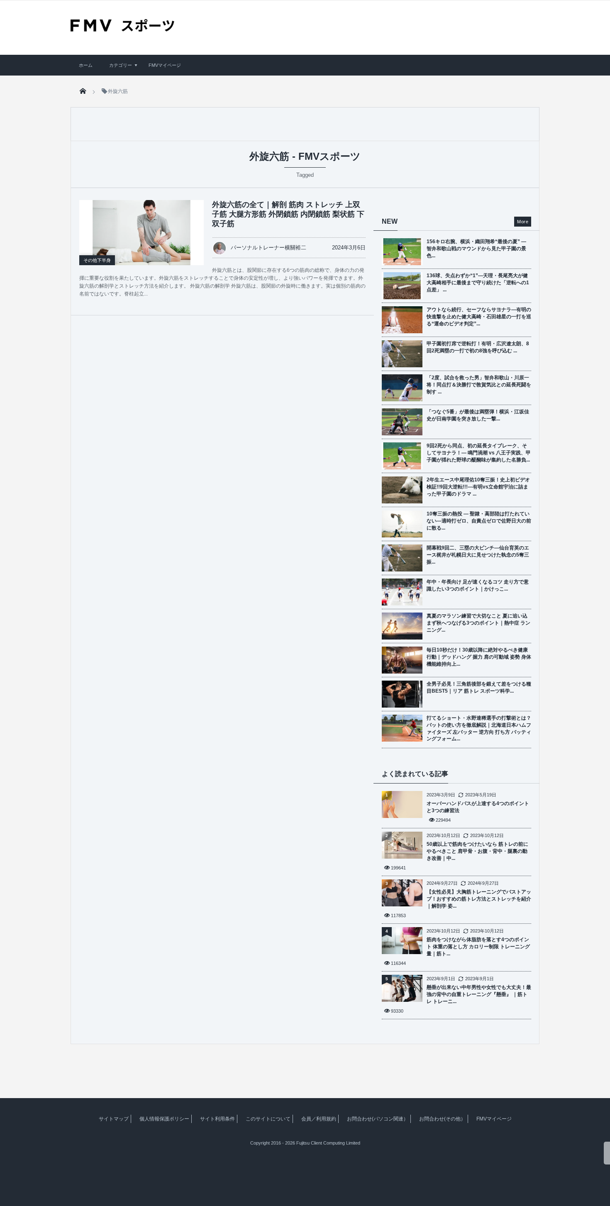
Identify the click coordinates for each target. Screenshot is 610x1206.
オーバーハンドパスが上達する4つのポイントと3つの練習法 (478, 807)
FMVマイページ (165, 65)
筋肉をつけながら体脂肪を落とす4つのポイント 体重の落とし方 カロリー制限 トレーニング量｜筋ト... (478, 947)
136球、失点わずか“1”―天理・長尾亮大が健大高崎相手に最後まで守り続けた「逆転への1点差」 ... (478, 283)
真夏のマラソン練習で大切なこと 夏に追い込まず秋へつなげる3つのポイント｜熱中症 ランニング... (478, 623)
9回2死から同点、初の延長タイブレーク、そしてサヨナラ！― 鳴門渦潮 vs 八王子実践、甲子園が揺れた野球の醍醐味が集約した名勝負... (479, 453)
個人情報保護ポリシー (164, 1119)
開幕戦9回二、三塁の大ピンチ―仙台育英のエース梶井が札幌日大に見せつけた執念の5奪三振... (478, 555)
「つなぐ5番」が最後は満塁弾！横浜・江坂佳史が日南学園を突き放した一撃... (478, 415)
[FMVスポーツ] (122, 28)
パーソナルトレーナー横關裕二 (268, 247)
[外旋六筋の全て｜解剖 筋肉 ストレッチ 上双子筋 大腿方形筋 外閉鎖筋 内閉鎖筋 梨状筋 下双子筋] (141, 232)
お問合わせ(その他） (442, 1119)
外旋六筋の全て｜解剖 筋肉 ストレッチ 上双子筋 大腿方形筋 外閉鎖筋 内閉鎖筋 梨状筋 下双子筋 (288, 214)
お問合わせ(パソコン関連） (377, 1119)
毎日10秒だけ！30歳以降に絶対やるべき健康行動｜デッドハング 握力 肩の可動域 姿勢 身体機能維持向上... (479, 657)
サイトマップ (114, 1119)
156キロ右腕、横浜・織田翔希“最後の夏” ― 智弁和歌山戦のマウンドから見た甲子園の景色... (476, 249)
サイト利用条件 (217, 1119)
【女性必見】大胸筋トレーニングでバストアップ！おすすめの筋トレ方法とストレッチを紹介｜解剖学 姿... (479, 899)
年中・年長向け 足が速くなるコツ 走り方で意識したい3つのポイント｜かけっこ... (478, 585)
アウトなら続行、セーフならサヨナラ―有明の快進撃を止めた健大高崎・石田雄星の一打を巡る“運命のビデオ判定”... (479, 317)
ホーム (86, 65)
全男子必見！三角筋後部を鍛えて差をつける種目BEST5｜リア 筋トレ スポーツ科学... (479, 687)
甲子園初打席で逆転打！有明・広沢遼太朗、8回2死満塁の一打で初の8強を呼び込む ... (478, 347)
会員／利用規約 (318, 1119)
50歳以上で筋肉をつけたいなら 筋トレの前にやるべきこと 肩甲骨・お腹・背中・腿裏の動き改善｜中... (477, 851)
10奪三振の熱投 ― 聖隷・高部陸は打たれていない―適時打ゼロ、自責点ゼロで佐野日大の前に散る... (479, 521)
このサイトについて (268, 1119)
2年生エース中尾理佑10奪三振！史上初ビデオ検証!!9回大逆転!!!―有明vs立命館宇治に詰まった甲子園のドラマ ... (478, 487)
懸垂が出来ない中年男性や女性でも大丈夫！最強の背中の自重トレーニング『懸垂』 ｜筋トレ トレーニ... (479, 994)
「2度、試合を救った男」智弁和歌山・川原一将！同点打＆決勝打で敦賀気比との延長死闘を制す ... (479, 385)
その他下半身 (97, 260)
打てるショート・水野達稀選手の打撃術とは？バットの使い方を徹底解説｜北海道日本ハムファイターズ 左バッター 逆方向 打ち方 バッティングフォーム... (479, 728)
